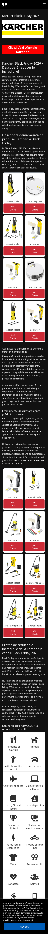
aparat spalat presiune (13, 203)
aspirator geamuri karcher (35, 246)
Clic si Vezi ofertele (22, 49)
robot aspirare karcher (35, 203)
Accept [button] (24, 926)
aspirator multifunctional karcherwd (13, 543)
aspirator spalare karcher (35, 584)
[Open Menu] (44, 5)
